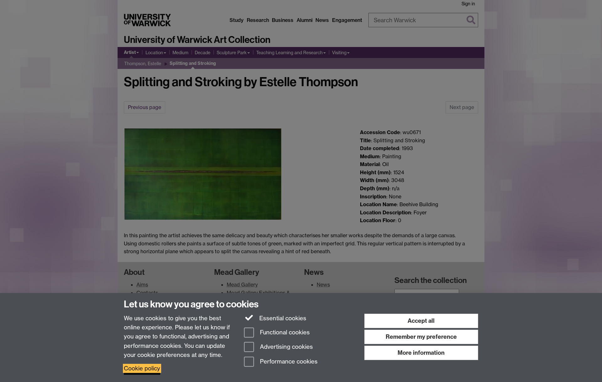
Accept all (421, 320)
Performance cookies (288, 361)
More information (421, 352)
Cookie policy (142, 368)
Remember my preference (421, 336)
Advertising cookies (285, 347)
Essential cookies (282, 318)
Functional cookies (284, 332)
